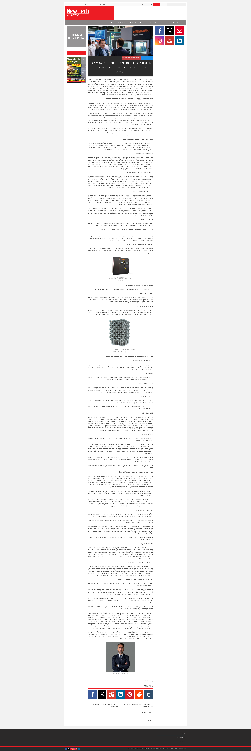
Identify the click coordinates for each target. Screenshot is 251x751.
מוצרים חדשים (170, 22)
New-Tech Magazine (147, 57)
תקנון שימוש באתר (180, 737)
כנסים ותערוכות (133, 22)
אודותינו (149, 22)
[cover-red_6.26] (76, 70)
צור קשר (142, 22)
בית (184, 22)
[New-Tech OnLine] (78, 15)
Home (183, 733)
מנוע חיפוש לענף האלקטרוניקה (119, 22)
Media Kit (182, 741)
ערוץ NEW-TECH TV (159, 22)
